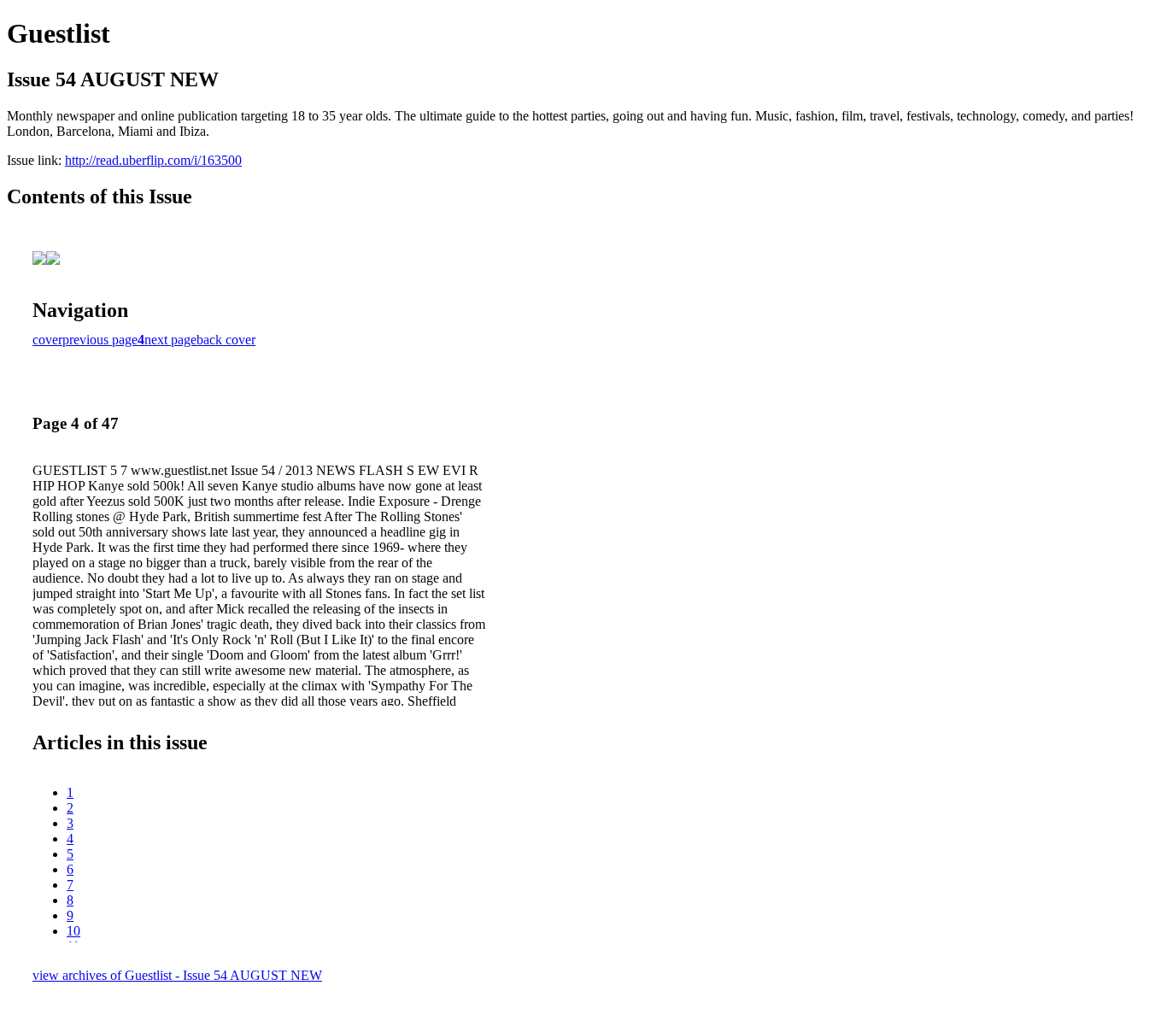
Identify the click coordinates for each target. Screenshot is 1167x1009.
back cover (225, 339)
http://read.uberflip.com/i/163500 (153, 160)
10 (73, 931)
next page (170, 339)
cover (47, 339)
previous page (100, 339)
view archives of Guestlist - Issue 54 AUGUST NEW (177, 975)
